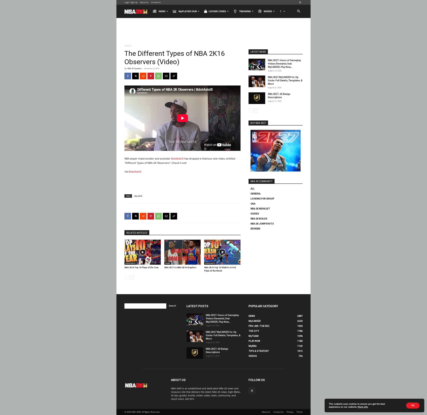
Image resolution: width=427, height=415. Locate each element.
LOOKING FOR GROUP (262, 198)
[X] (300, 2)
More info (363, 407)
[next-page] (132, 277)
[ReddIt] (143, 76)
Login (126, 2)
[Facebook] (127, 76)
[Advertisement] (213, 31)
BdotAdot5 (177, 158)
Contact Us (156, 2)
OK (412, 405)
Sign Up (134, 2)
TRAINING (245, 11)
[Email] (166, 76)
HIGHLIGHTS (130, 263)
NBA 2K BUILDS (259, 218)
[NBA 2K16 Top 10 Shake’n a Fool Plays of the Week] (222, 252)
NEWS (162, 11)
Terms (300, 411)
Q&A (253, 203)
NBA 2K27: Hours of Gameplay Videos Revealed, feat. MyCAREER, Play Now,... (284, 63)
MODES (268, 11)
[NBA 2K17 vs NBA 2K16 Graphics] (182, 252)
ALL (253, 188)
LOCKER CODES (217, 11)
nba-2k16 (138, 196)
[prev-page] (126, 277)
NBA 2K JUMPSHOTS (262, 223)
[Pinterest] (150, 76)
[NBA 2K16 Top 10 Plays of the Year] (142, 252)
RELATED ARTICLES (136, 233)
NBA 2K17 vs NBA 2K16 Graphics (180, 267)
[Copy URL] (173, 76)
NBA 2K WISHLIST (260, 208)
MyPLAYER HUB (187, 11)
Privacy (290, 411)
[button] (299, 11)
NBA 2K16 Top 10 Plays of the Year (141, 267)
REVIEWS (255, 228)
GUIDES (255, 213)
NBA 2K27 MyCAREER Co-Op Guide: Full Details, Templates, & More (285, 80)
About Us (144, 2)
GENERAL (256, 193)
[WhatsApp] (158, 76)
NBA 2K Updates (134, 68)
